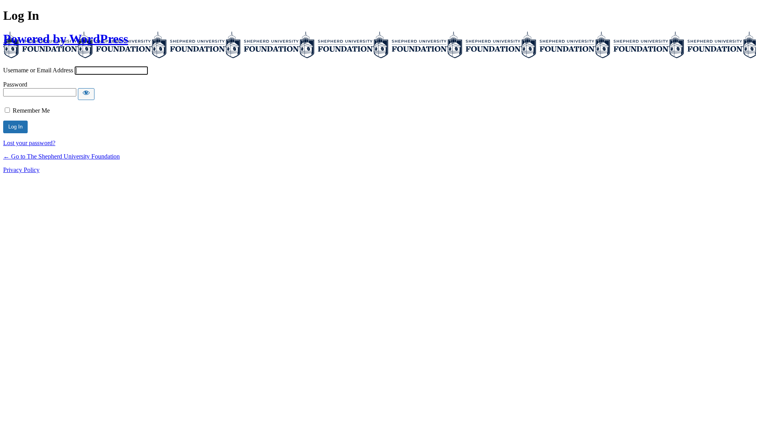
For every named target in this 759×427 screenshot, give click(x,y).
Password (15, 84)
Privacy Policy (21, 169)
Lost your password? (29, 143)
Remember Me (31, 110)
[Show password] (86, 94)
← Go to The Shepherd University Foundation (61, 156)
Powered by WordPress (65, 39)
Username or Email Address (38, 70)
